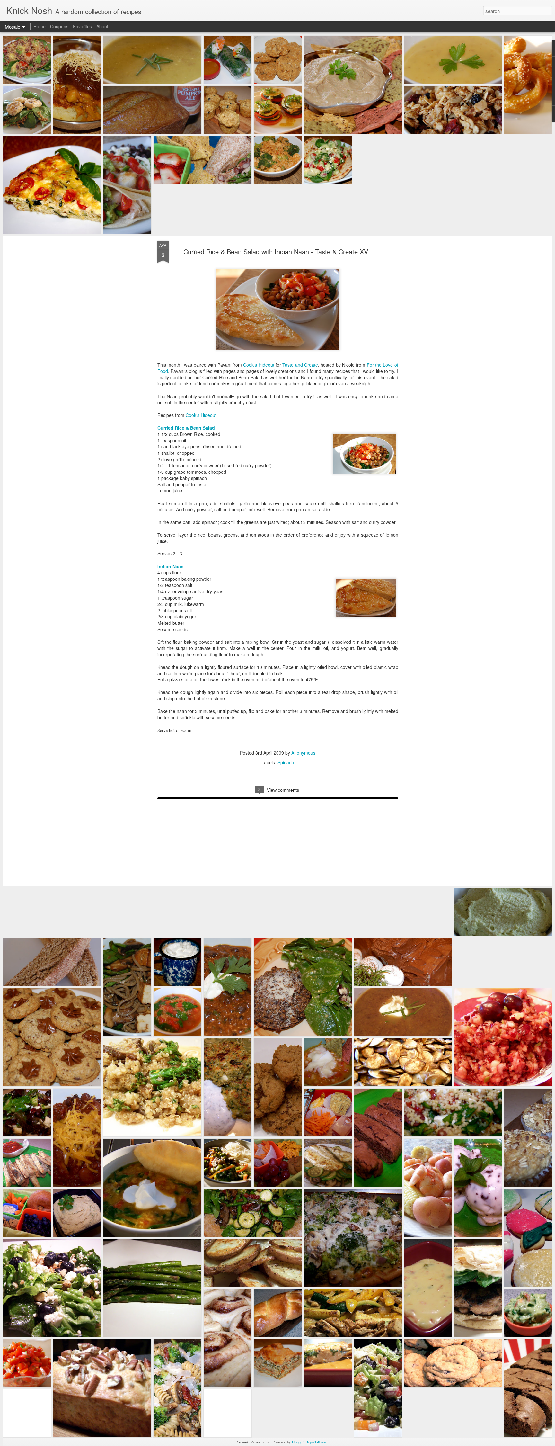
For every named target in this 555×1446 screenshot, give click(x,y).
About (102, 26)
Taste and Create (300, 365)
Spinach (286, 762)
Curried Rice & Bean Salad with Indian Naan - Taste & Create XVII (277, 251)
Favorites (82, 26)
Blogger (298, 1441)
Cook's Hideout (258, 365)
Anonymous (303, 753)
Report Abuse (316, 1441)
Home (39, 26)
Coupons (59, 26)
